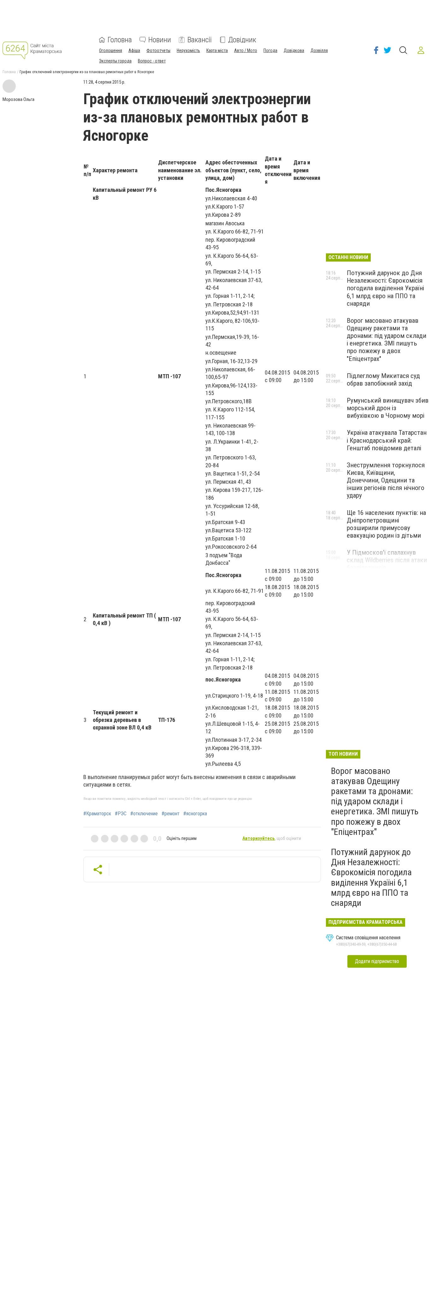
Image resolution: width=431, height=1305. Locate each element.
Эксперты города (115, 60)
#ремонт (171, 814)
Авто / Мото (245, 50)
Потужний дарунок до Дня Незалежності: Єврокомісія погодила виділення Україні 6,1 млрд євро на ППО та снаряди (385, 288)
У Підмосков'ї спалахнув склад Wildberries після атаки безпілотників (387, 560)
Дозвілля (319, 50)
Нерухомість (188, 50)
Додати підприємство (377, 961)
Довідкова (294, 50)
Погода (270, 50)
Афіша (134, 50)
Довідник (242, 40)
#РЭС (121, 814)
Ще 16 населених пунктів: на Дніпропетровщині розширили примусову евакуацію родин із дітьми (386, 524)
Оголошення (110, 50)
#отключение (144, 814)
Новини (159, 40)
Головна (120, 40)
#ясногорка (195, 814)
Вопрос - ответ (152, 60)
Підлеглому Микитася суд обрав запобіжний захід (383, 379)
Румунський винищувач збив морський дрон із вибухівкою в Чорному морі (387, 408)
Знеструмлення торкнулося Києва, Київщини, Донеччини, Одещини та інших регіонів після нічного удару (386, 480)
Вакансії (199, 40)
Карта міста (217, 50)
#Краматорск (97, 814)
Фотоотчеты (158, 50)
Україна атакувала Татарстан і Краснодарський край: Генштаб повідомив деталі (387, 440)
